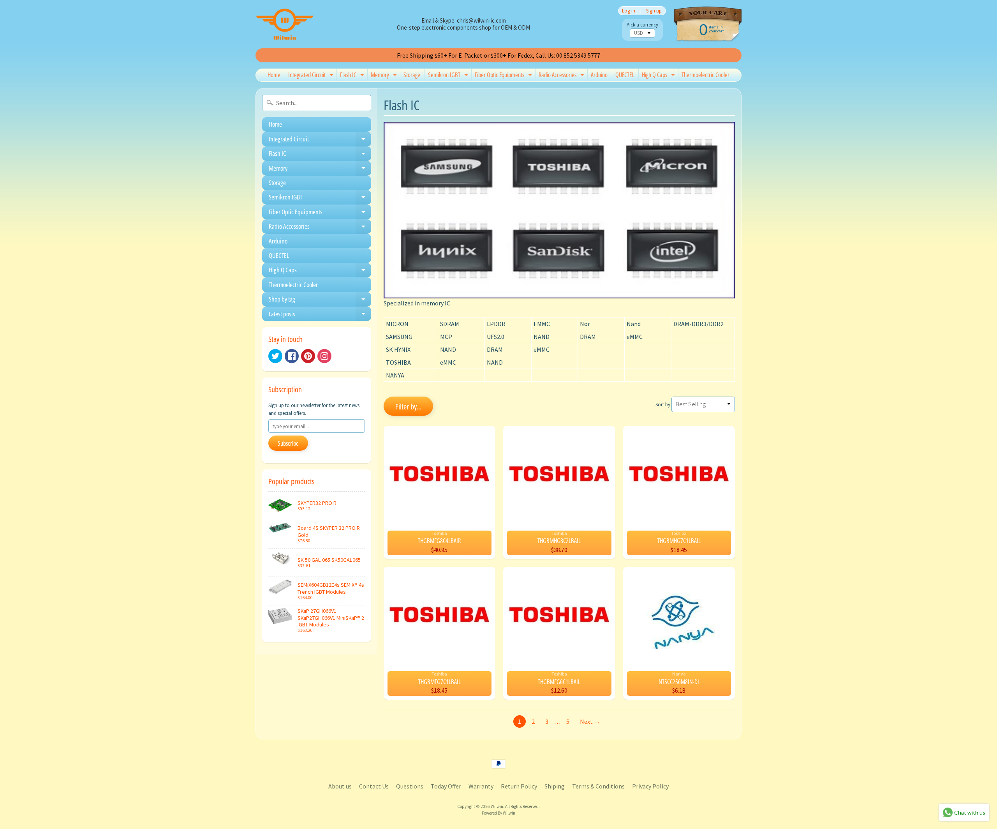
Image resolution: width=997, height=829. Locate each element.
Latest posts (320, 315)
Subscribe (288, 443)
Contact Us (374, 786)
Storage (411, 75)
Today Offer (446, 786)
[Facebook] (292, 356)
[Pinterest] (308, 356)
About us (340, 786)
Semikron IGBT (449, 76)
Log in (628, 10)
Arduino (599, 75)
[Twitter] (275, 356)
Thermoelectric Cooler (705, 75)
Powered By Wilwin (498, 813)
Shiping (554, 786)
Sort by (662, 404)
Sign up (654, 10)
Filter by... (408, 406)
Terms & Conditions (598, 786)
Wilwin (497, 806)
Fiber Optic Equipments (504, 76)
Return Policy (519, 786)
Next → (590, 721)
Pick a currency (642, 25)
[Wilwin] (284, 24)
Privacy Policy (650, 786)
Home (274, 75)
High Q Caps (659, 76)
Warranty (481, 786)
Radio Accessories (562, 76)
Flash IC (353, 76)
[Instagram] (324, 356)
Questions (409, 786)
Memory (385, 76)
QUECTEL (624, 75)
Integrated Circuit (311, 76)
